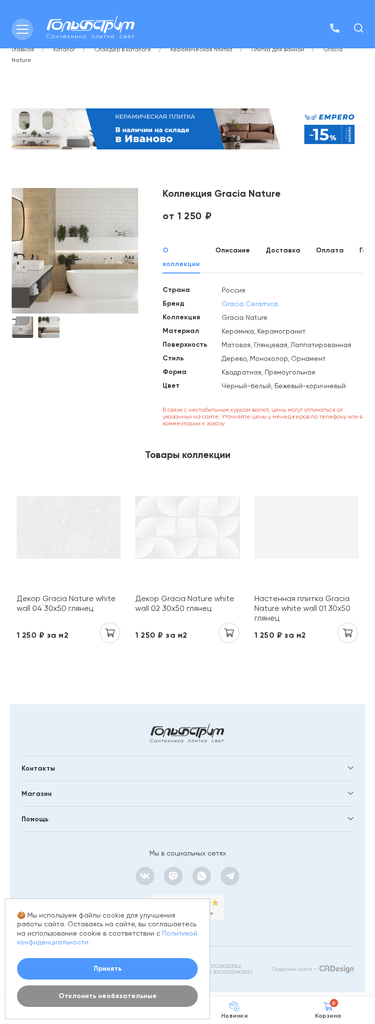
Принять (108, 968)
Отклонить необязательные (108, 996)
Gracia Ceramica (250, 304)
